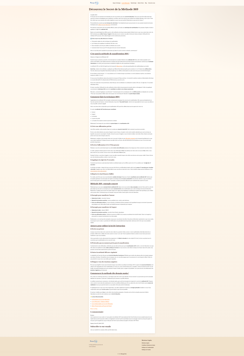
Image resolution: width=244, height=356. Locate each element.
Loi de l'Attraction (126, 2)
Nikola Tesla (119, 66)
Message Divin (124, 353)
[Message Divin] (94, 3)
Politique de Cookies (146, 349)
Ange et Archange (116, 2)
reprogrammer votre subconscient (98, 171)
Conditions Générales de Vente (148, 345)
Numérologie (134, 2)
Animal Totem (141, 2)
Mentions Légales (145, 342)
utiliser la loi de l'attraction (104, 24)
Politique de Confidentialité (148, 347)
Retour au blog (93, 308)
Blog (146, 2)
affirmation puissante (130, 138)
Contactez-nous (151, 2)
